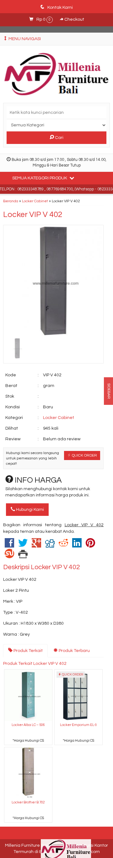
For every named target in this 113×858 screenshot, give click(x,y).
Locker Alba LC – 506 (28, 725)
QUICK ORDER (84, 455)
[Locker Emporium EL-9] (78, 695)
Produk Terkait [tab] (28, 651)
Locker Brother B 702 (28, 802)
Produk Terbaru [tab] (74, 651)
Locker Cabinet (35, 201)
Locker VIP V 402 (32, 214)
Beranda (10, 201)
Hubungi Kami (29, 509)
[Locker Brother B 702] (28, 772)
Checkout (73, 19)
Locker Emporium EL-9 (78, 725)
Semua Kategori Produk (40, 178)
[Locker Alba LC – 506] (28, 695)
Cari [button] (58, 137)
